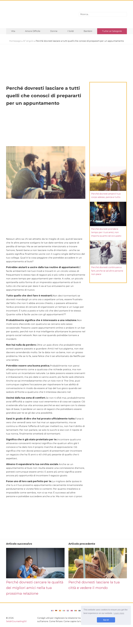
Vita (13, 31)
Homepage (15, 41)
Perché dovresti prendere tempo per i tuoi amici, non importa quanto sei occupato (106, 232)
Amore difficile (32, 31)
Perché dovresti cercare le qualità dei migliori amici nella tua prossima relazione (34, 588)
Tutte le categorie (112, 31)
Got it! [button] (106, 620)
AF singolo (28, 41)
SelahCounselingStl (16, 621)
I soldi (70, 31)
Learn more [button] (119, 613)
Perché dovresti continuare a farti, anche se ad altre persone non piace (107, 270)
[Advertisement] (40, 14)
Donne (53, 31)
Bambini (88, 31)
